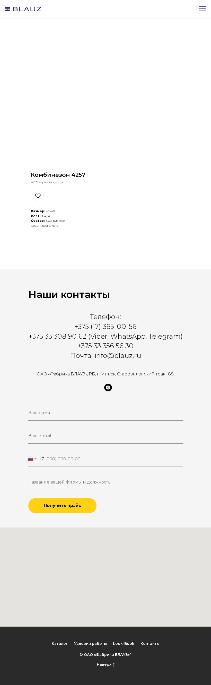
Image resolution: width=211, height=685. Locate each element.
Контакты (150, 643)
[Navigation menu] (202, 9)
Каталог (60, 643)
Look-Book (123, 643)
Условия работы (90, 643)
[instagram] (108, 390)
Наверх (104, 664)
